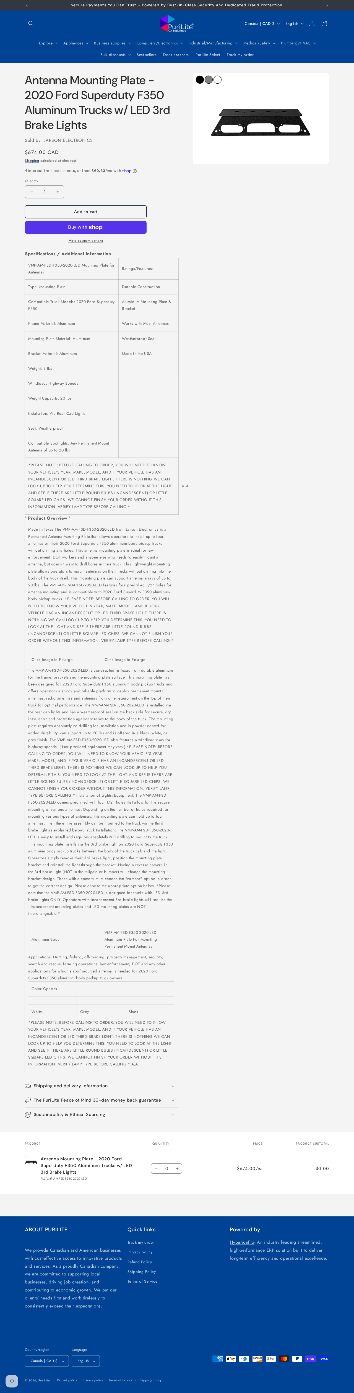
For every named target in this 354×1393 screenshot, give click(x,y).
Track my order (140, 1242)
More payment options (86, 240)
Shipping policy (150, 1380)
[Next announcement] (327, 5)
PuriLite (44, 1380)
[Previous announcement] (27, 5)
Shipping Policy (141, 1271)
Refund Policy (139, 1262)
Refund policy (67, 1380)
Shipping (32, 160)
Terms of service (121, 1380)
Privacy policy (140, 1252)
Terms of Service (142, 1281)
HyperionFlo (242, 1242)
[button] (31, 23)
